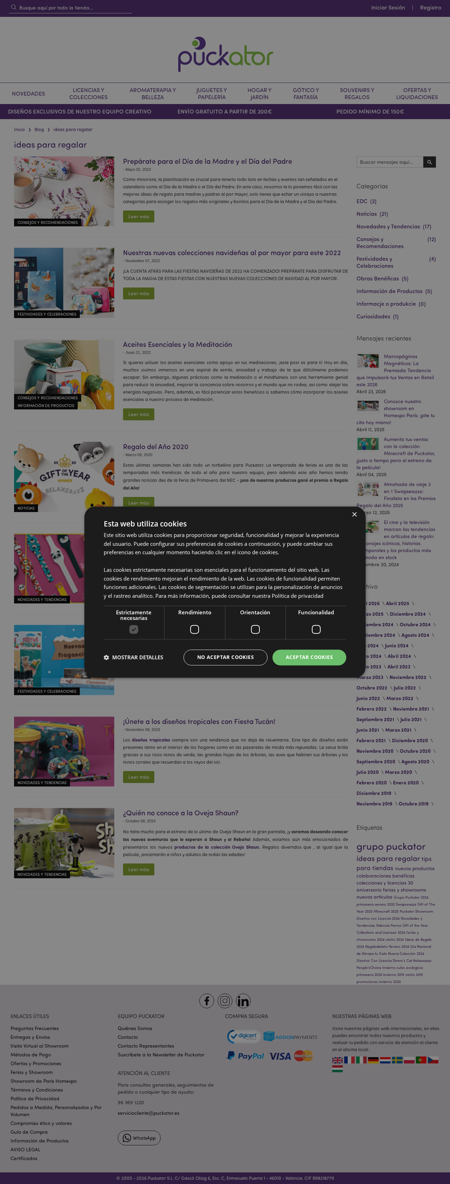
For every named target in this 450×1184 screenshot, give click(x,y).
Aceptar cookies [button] (309, 657)
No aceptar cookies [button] (225, 657)
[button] (133, 657)
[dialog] (225, 592)
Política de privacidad (297, 596)
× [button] (354, 514)
